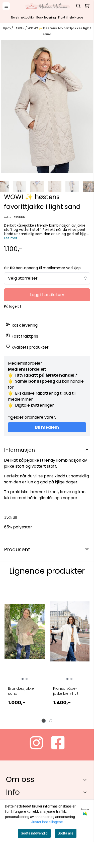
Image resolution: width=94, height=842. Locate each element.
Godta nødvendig (34, 833)
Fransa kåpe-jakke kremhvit (65, 691)
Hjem (7, 28)
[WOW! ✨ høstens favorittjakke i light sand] (47, 106)
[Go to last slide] (8, 187)
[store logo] (47, 6)
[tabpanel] (24, 651)
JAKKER (19, 28)
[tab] (43, 721)
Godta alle (65, 833)
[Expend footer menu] (85, 792)
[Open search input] (78, 6)
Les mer (10, 238)
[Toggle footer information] (86, 779)
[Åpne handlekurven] (86, 6)
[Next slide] (86, 187)
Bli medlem (47, 427)
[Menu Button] (6, 6)
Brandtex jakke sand (21, 691)
